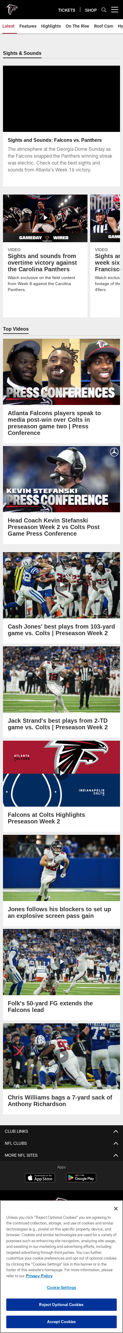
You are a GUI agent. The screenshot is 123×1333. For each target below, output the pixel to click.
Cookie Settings (61, 1287)
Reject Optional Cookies (61, 1304)
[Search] (104, 10)
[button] (61, 114)
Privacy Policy (39, 1275)
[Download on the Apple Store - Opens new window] (40, 1179)
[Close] (115, 1208)
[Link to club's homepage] (12, 7)
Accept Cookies (61, 1321)
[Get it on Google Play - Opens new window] (81, 1181)
